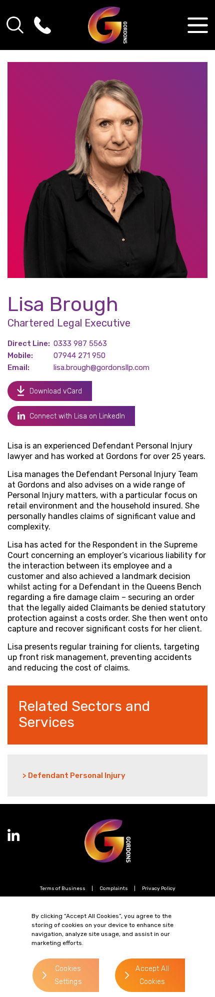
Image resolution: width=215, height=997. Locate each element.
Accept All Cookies (152, 975)
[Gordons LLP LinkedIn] (14, 835)
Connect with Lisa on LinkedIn (77, 416)
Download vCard (56, 391)
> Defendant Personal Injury (74, 775)
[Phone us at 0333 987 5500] (42, 25)
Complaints (114, 889)
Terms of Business (63, 889)
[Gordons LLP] (108, 25)
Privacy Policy (159, 889)
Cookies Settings (68, 975)
